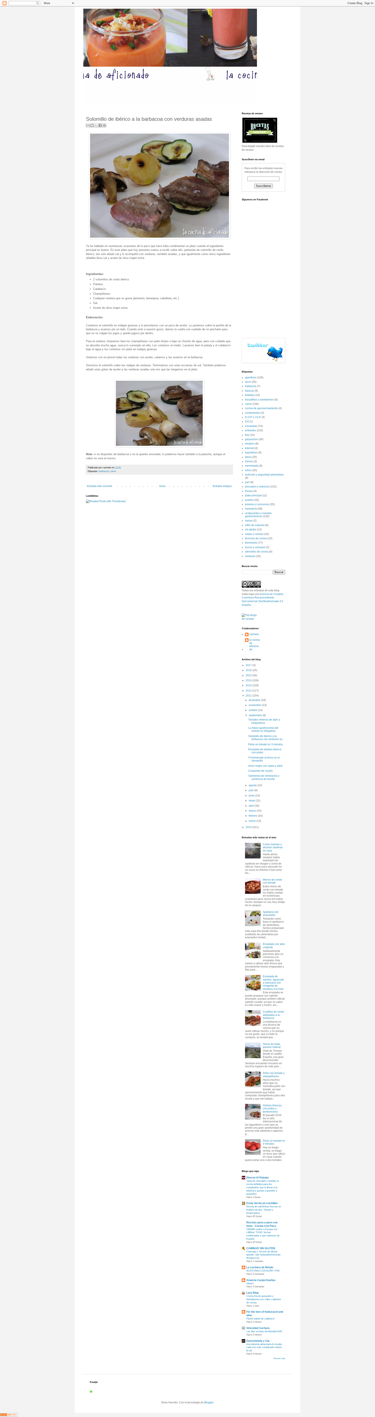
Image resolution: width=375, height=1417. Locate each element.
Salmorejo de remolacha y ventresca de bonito (263, 777)
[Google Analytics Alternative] (8, 1415)
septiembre (256, 715)
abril (252, 805)
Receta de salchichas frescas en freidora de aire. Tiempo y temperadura (263, 1209)
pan (247, 482)
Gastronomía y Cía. (258, 1340)
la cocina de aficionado (254, 644)
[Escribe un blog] (92, 125)
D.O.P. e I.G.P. (253, 417)
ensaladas (251, 426)
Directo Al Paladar (257, 1177)
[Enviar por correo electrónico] (88, 125)
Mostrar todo (279, 1358)
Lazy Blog (252, 1292)
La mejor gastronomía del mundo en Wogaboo (263, 729)
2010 (249, 827)
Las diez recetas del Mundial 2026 (264, 1331)
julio (251, 790)
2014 (249, 680)
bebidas (250, 395)
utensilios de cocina (256, 551)
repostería (251, 508)
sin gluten (251, 529)
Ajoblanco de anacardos (270, 913)
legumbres (251, 452)
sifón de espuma (255, 525)
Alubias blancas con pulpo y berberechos (272, 1108)
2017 (249, 665)
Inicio (162, 486)
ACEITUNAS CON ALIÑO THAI (263, 1270)
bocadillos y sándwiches (259, 399)
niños (248, 470)
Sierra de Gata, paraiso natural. (272, 1046)
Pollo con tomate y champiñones (274, 1075)
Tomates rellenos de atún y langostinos (264, 721)
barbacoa (104, 471)
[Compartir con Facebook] (100, 125)
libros (248, 457)
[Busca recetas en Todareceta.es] (251, 618)
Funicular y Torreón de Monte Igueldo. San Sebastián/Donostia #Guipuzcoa (263, 1254)
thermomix (251, 542)
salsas (249, 520)
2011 (249, 695)
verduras (250, 556)
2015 (249, 675)
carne (113, 471)
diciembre (255, 700)
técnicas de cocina (256, 538)
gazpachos (251, 439)
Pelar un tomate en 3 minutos (265, 744)
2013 (249, 685)
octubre (253, 710)
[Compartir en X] (96, 125)
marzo (253, 810)
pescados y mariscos (257, 486)
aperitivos (251, 377)
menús (249, 461)
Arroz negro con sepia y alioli (265, 765)
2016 (249, 670)
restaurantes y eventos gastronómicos (258, 515)
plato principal (253, 495)
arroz (248, 381)
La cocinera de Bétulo (259, 1267)
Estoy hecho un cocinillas (262, 1203)
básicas (249, 390)
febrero (253, 815)
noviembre (255, 705)
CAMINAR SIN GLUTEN (260, 1248)
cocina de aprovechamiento (261, 408)
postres (249, 500)
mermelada (251, 465)
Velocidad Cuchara (258, 1328)
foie (247, 434)
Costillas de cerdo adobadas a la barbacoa (273, 1015)
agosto (253, 785)
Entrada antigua (222, 486)
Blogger (208, 1402)
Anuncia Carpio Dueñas (261, 1280)
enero (252, 820)
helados (250, 443)
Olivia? (249, 1283)
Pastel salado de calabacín (260, 1318)
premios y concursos (257, 504)
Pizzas (249, 491)
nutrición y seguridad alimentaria (264, 474)
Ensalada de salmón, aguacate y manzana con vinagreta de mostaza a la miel (273, 982)
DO (247, 421)
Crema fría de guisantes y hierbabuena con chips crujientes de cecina (263, 1299)
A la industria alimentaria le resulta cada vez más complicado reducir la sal (264, 1347)
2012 (249, 690)
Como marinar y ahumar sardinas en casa (273, 847)
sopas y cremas (254, 534)
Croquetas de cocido (260, 770)
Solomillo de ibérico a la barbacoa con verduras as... (266, 738)
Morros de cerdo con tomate (272, 881)
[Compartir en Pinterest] (104, 125)
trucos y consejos (255, 547)
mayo (252, 800)
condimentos (252, 412)
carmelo (254, 634)
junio (252, 795)
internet (249, 448)
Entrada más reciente (99, 486)
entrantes (250, 430)
